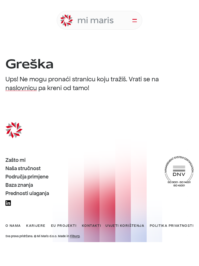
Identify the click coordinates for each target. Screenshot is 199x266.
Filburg (75, 236)
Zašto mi (15, 160)
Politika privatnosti (172, 226)
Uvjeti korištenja (124, 226)
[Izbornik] (134, 20)
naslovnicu (21, 88)
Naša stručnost (23, 168)
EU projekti (63, 226)
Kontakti (91, 226)
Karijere (35, 226)
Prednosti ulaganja (27, 193)
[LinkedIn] (8, 203)
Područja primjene (26, 177)
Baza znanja (19, 185)
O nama (13, 226)
